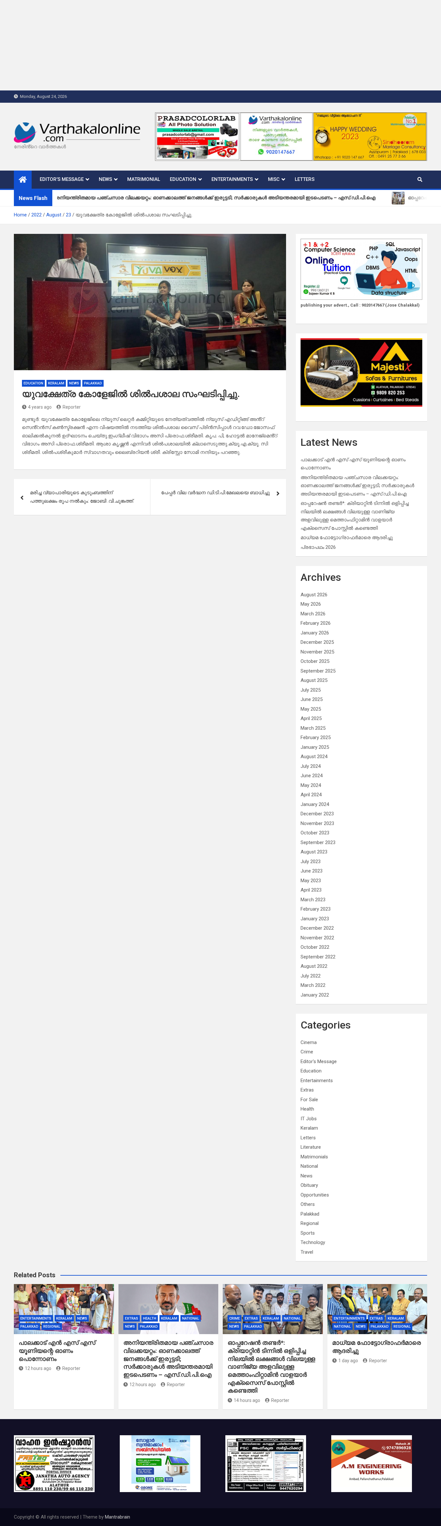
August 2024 (314, 756)
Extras (307, 1090)
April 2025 (311, 718)
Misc (274, 179)
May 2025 (311, 709)
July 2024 (311, 766)
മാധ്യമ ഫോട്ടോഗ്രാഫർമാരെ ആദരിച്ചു (347, 537)
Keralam (56, 383)
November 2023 (317, 823)
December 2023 (317, 814)
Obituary (309, 1185)
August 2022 (314, 966)
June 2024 (312, 776)
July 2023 (311, 861)
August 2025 (314, 680)
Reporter (72, 407)
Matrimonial (143, 179)
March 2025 (313, 728)
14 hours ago (247, 1400)
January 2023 (315, 919)
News (105, 179)
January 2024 (315, 804)
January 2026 (315, 633)
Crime (307, 1052)
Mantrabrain (117, 1517)
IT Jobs (309, 1119)
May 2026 (311, 604)
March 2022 (313, 985)
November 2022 (317, 938)
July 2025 (311, 690)
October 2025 (315, 661)
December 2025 (317, 642)
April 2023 (311, 890)
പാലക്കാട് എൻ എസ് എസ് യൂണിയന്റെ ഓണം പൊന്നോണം (57, 1350)
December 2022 (317, 928)
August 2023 (314, 852)
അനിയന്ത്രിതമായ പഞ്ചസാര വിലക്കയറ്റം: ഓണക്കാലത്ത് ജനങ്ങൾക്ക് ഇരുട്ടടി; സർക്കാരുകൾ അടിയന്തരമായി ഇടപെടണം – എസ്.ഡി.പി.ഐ (357, 486)
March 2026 (313, 614)
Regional (310, 1223)
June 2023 (312, 871)
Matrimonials (314, 1157)
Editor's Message (319, 1061)
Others (308, 1204)
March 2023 (313, 900)
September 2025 (318, 671)
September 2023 (318, 842)
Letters (304, 179)
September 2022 (318, 957)
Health (307, 1109)
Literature (311, 1147)
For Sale (309, 1100)
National (309, 1166)
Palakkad (93, 383)
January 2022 (315, 995)
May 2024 (311, 785)
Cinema (309, 1042)
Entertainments (232, 179)
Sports (308, 1233)
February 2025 (316, 737)
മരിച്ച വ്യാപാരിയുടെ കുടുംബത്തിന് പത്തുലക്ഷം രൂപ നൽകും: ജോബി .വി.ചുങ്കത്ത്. (82, 497)
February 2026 (316, 623)
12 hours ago (38, 1368)
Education (183, 179)
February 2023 (316, 909)
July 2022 (311, 976)
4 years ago (40, 407)
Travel (307, 1252)
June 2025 (312, 699)
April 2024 (311, 795)
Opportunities (315, 1195)
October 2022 (315, 947)
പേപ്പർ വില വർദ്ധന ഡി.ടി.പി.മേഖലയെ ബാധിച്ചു (215, 493)
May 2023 (311, 880)
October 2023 (315, 833)
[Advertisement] (193, 45)
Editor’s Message (62, 179)
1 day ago (348, 1360)
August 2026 (314, 595)
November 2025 (317, 652)
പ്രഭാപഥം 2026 (318, 547)
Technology (313, 1242)
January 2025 (315, 747)
